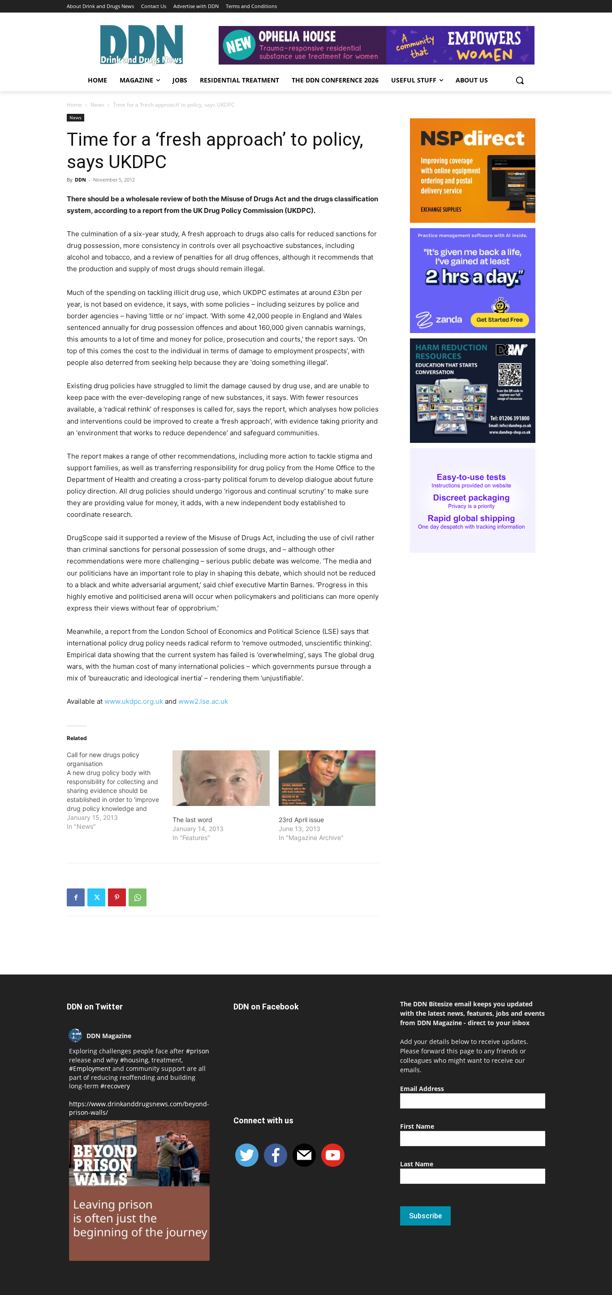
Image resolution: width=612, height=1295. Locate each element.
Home (74, 104)
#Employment (90, 1068)
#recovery (115, 1086)
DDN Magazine (108, 1035)
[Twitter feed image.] (139, 1190)
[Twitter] (96, 897)
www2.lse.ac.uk (203, 701)
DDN (80, 179)
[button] (519, 80)
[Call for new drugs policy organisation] (119, 790)
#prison (197, 1051)
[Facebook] (76, 897)
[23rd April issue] (327, 778)
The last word (192, 819)
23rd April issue (301, 819)
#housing (134, 1060)
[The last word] (220, 778)
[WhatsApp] (138, 897)
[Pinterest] (117, 897)
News (97, 104)
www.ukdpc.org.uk (133, 701)
